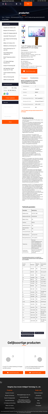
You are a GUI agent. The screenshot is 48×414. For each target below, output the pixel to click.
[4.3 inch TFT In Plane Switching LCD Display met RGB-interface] (13, 356)
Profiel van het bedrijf (38, 392)
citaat (28, 3)
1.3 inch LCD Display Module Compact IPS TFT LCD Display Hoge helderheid (34, 367)
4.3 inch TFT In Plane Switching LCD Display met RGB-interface (12, 367)
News (38, 400)
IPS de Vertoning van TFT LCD (17, 17)
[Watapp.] (4, 94)
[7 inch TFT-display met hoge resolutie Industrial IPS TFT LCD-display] (36, 34)
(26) (9, 77)
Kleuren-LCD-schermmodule (27, 335)
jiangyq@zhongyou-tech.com (29, 0)
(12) (10, 45)
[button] (8, 359)
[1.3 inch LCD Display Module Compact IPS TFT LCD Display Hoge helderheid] (35, 356)
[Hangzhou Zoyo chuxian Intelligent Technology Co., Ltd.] (9, 3)
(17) (10, 30)
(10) (9, 43)
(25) (9, 69)
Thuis (3, 17)
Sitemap (38, 403)
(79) (9, 27)
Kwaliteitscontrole (38, 398)
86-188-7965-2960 (42, 0)
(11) (10, 39)
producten (8, 17)
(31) (10, 36)
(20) (9, 65)
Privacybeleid (38, 405)
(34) (9, 79)
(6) (10, 33)
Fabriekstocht (38, 395)
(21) (9, 73)
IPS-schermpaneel (39, 332)
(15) (8, 53)
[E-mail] (7, 94)
